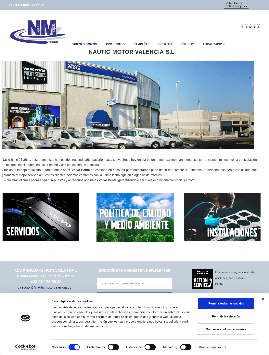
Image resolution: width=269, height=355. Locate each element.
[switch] (113, 347)
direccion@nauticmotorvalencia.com (46, 287)
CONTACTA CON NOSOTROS (26, 5)
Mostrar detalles (210, 347)
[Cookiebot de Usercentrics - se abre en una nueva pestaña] (25, 347)
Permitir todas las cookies (226, 303)
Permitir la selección (226, 316)
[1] (128, 146)
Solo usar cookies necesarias (226, 329)
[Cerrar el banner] (263, 299)
